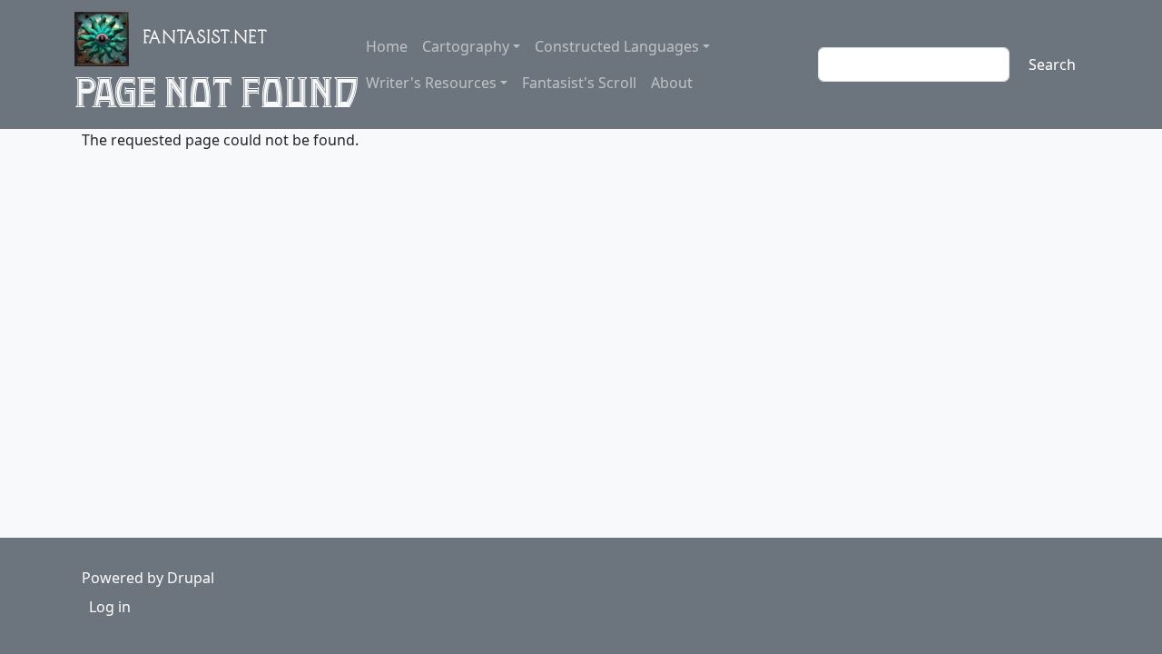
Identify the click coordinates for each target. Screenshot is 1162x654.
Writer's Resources (431, 83)
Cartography (465, 46)
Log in (110, 607)
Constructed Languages (617, 46)
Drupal (190, 578)
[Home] (108, 39)
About (672, 83)
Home (387, 46)
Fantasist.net (206, 40)
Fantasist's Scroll (579, 83)
